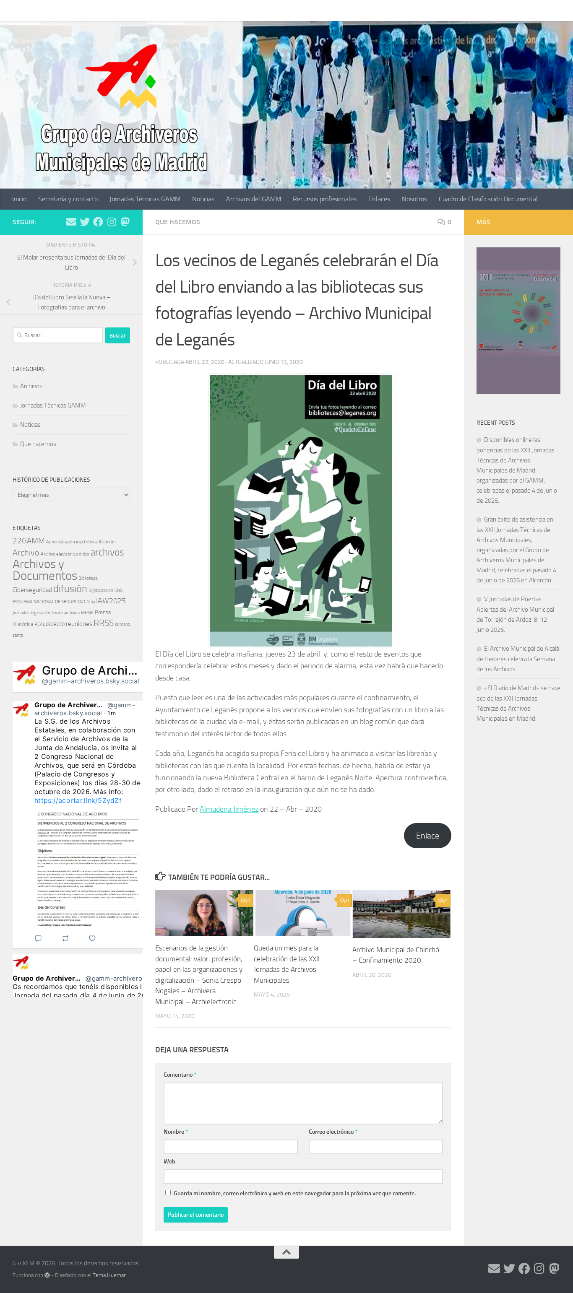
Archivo (26, 553)
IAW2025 (111, 600)
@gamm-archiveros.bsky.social (90, 681)
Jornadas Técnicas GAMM (138, 10)
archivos (107, 552)
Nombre (176, 1131)
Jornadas (21, 612)
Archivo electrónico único (65, 554)
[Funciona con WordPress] (47, 1275)
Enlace (427, 836)
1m (111, 713)
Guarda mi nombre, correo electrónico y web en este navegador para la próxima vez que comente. (295, 1193)
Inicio (13, 10)
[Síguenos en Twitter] (85, 222)
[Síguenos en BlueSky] (125, 222)
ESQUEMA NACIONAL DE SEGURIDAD (49, 602)
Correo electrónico (333, 1131)
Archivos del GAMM (247, 10)
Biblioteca (87, 578)
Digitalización (101, 590)
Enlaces (373, 10)
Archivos (31, 386)
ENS (118, 590)
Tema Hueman (110, 1275)
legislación (40, 612)
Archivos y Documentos (45, 570)
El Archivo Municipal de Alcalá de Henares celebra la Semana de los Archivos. (518, 659)
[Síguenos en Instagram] (112, 222)
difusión (70, 589)
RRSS (104, 623)
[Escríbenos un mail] (71, 222)
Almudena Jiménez (229, 809)
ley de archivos (66, 612)
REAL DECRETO (49, 624)
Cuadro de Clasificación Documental (481, 10)
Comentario (180, 1074)
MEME (87, 612)
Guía (90, 602)
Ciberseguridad (32, 590)
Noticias (197, 10)
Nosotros (408, 10)
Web (169, 1161)
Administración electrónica (71, 542)
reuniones (79, 624)
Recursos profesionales (318, 10)
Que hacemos (177, 222)
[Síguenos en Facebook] (98, 222)
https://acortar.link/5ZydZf (78, 800)
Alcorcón (107, 542)
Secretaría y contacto (61, 10)
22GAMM (29, 540)
